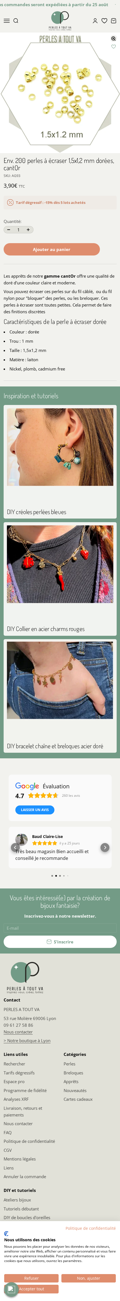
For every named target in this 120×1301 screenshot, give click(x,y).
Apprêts (71, 1081)
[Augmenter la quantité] (28, 229)
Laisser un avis (35, 809)
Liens (9, 1168)
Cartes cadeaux (78, 1099)
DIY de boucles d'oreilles (27, 1217)
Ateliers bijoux (17, 1200)
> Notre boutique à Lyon (27, 1040)
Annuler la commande (25, 1176)
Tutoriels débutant (21, 1209)
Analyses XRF (16, 1099)
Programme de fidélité (25, 1090)
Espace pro (14, 1081)
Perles (69, 1064)
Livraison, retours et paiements (23, 1111)
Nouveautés (75, 1090)
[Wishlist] (104, 20)
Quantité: (12, 221)
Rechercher (14, 1064)
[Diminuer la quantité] (9, 229)
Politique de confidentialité (29, 1141)
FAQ (8, 1132)
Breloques (73, 1073)
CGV (8, 1150)
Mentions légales (20, 1159)
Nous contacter (18, 1032)
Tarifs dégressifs (19, 1073)
